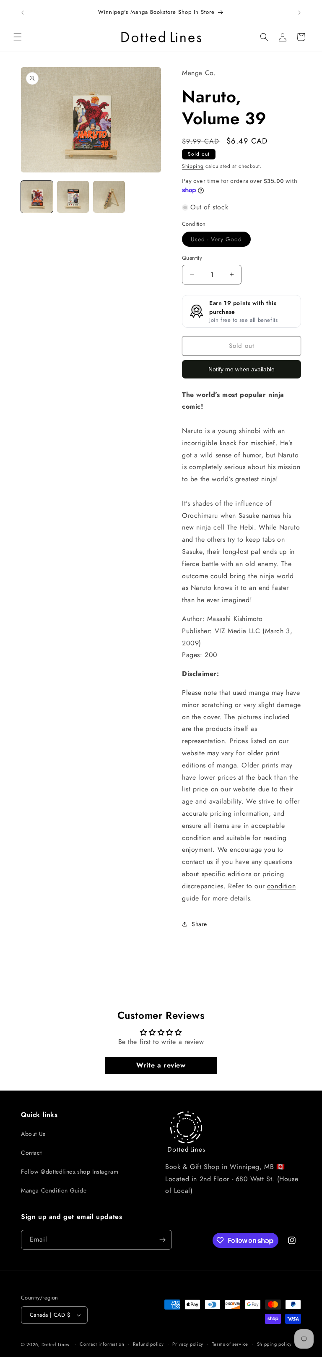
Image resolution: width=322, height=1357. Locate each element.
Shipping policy (274, 1344)
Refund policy (148, 1344)
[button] (17, 37)
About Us (33, 1134)
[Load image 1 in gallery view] (37, 197)
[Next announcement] (299, 12)
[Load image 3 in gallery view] (109, 197)
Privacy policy (187, 1344)
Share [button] (199, 924)
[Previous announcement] (22, 12)
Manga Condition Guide (54, 1190)
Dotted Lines (55, 1344)
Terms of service (230, 1344)
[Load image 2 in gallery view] (73, 197)
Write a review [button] (160, 1065)
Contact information (102, 1344)
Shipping (193, 166)
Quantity (192, 258)
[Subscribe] (162, 1240)
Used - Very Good (221, 241)
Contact (31, 1152)
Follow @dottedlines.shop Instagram (69, 1171)
